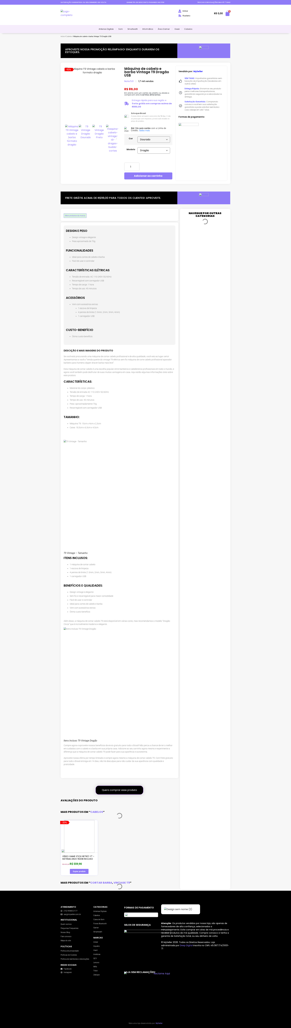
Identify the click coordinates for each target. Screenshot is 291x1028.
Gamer (96, 928)
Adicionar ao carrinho (148, 176)
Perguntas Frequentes (69, 928)
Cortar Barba (101, 882)
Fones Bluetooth (100, 924)
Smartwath (132, 29)
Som (120, 29)
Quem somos (66, 924)
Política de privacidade (70, 951)
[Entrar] (180, 11)
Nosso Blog (65, 932)
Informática (147, 29)
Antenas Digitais (106, 29)
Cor (131, 138)
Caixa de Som (98, 919)
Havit (95, 950)
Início (63, 36)
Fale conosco (66, 936)
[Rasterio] (180, 16)
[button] (68, 138)
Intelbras (96, 954)
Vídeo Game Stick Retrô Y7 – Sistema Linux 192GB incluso (78, 857)
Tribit (95, 971)
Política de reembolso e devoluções (75, 959)
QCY (95, 958)
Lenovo (96, 962)
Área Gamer (164, 29)
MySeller (159, 1023)
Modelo (131, 149)
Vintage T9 (122, 882)
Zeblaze (96, 975)
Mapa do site (66, 941)
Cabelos (188, 29)
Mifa (95, 967)
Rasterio (186, 15)
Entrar (185, 11)
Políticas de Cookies (69, 955)
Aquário (96, 946)
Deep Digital (186, 945)
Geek (176, 29)
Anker (95, 942)
